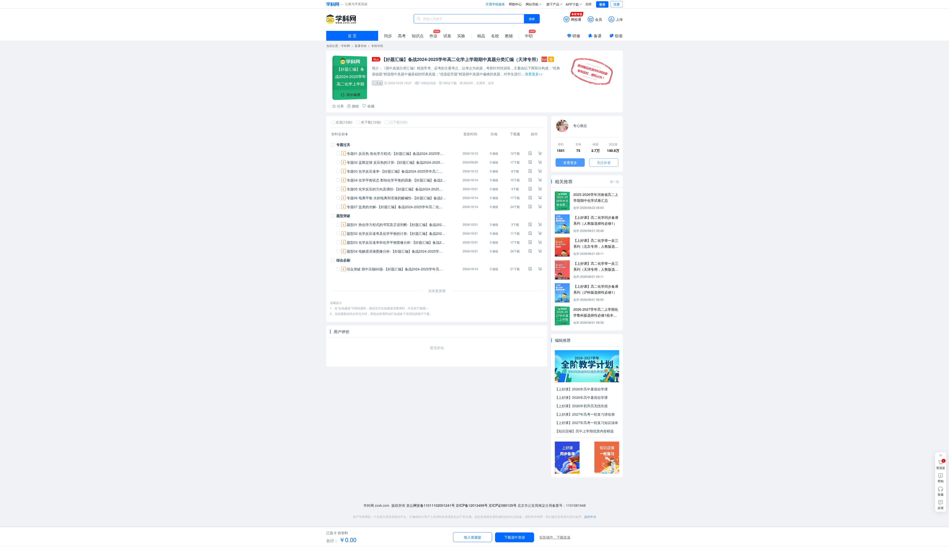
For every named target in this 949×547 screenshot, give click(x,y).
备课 (598, 36)
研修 (576, 36)
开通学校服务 (495, 4)
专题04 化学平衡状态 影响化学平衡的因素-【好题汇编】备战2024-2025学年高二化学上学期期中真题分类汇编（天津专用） (396, 180)
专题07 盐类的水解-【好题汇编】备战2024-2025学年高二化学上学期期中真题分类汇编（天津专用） (396, 206)
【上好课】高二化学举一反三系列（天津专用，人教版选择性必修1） (595, 266)
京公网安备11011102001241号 (430, 505)
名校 (495, 36)
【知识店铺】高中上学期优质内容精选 (584, 430)
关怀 (588, 4)
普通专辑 (361, 45)
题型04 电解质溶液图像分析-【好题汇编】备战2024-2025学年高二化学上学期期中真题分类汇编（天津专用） (396, 251)
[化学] (562, 224)
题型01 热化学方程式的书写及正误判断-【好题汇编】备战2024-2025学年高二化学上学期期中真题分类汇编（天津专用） (396, 224)
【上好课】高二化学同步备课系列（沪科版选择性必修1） (595, 289)
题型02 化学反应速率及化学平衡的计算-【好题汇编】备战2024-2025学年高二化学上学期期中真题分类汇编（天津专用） (396, 233)
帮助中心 (515, 4)
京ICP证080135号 (503, 505)
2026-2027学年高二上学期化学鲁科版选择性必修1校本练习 (595, 312)
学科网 (341, 19)
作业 (433, 36)
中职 (529, 36)
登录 (602, 4)
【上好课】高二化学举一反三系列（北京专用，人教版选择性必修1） (595, 243)
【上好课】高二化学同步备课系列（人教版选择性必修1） (595, 220)
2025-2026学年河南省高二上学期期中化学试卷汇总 (595, 197)
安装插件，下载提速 (554, 537)
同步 (388, 36)
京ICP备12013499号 (472, 505)
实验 (461, 36)
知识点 (418, 36)
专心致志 (579, 125)
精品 (481, 36)
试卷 (447, 36)
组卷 (619, 36)
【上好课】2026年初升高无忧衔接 (581, 405)
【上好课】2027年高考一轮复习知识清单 (586, 422)
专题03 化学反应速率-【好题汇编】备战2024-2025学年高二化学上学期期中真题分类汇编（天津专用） (396, 171)
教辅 (509, 36)
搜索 (532, 19)
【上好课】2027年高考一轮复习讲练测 (585, 414)
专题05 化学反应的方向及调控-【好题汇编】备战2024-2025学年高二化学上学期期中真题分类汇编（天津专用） (396, 188)
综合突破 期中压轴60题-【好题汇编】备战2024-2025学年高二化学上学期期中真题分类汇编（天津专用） (396, 268)
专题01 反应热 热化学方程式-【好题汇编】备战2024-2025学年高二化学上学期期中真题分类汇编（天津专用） (396, 153)
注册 (616, 4)
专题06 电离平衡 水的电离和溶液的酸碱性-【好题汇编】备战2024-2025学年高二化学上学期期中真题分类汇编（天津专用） (396, 197)
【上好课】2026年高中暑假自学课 (581, 388)
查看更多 (570, 162)
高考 (402, 36)
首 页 (352, 36)
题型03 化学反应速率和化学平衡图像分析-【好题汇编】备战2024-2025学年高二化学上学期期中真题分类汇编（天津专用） (396, 242)
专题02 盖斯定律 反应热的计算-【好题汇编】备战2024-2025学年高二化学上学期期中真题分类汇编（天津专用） (396, 162)
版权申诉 (590, 516)
